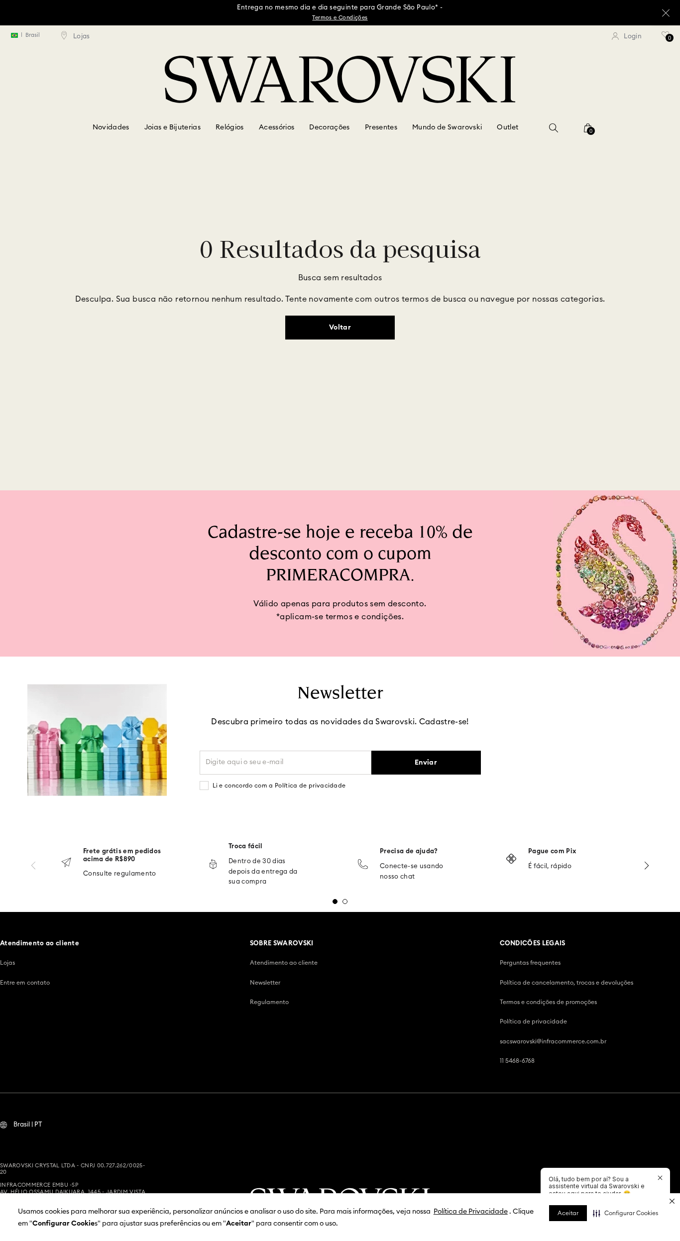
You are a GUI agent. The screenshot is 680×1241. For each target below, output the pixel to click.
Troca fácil (245, 846)
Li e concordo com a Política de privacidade (279, 786)
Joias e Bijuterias (172, 127)
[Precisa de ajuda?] (363, 865)
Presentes (381, 127)
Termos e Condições (339, 17)
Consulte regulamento (119, 874)
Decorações (329, 127)
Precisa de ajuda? (409, 851)
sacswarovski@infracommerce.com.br (553, 1041)
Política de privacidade (533, 1021)
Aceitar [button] (568, 1213)
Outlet (507, 127)
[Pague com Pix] (511, 860)
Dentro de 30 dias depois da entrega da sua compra (263, 872)
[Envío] (66, 863)
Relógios (230, 127)
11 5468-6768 (517, 1061)
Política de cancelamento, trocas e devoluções (566, 983)
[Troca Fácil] (213, 865)
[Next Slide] (647, 865)
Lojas (7, 963)
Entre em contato (25, 983)
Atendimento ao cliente (284, 963)
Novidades (111, 127)
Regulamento (269, 1002)
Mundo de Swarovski (447, 127)
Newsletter (265, 983)
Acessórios (277, 127)
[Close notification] (660, 1178)
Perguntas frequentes (530, 963)
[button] (625, 1213)
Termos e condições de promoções (548, 1002)
